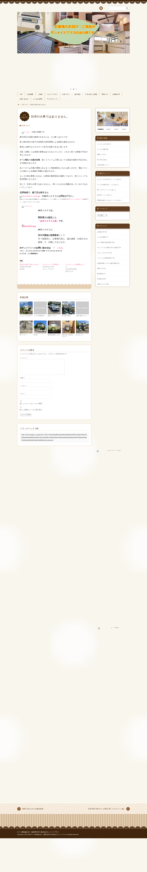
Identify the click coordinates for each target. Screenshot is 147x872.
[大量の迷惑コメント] (82, 313)
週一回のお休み (66, 316)
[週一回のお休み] (68, 313)
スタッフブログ (52, 94)
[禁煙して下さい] (54, 313)
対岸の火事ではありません (29, 264)
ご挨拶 (40, 94)
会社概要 (30, 94)
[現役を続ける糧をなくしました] (68, 332)
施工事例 (77, 94)
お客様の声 (116, 94)
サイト (22, 394)
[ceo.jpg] (26, 132)
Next (125, 39)
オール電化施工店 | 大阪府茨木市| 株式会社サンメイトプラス (38, 832)
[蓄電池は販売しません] (54, 332)
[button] (125, 118)
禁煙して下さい (52, 316)
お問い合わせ (24, 99)
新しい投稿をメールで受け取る (31, 410)
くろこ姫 (116, 179)
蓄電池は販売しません (54, 335)
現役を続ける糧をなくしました (68, 335)
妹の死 (36, 335)
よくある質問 (37, 99)
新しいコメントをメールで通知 (31, 403)
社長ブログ (66, 94)
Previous (22, 39)
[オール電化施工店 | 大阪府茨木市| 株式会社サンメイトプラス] (73, 7)
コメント (24, 358)
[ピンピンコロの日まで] (26, 313)
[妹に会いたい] (82, 332)
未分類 (99, 279)
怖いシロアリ (23, 335)
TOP (21, 94)
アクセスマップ (52, 99)
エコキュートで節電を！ (51, 264)
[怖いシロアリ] (26, 332)
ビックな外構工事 (39, 316)
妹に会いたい (79, 335)
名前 (22, 378)
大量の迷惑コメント (81, 316)
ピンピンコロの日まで (26, 316)
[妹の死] (40, 332)
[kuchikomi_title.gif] (30, 196)
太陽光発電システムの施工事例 (106, 263)
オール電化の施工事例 (104, 242)
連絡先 (101, 8)
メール (23, 386)
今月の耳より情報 (91, 94)
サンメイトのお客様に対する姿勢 (107, 247)
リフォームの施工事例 (104, 258)
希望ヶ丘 (105, 94)
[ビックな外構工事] (40, 313)
